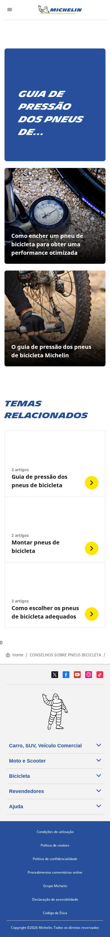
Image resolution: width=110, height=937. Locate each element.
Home (17, 654)
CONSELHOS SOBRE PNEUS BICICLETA (65, 654)
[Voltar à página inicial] (60, 10)
